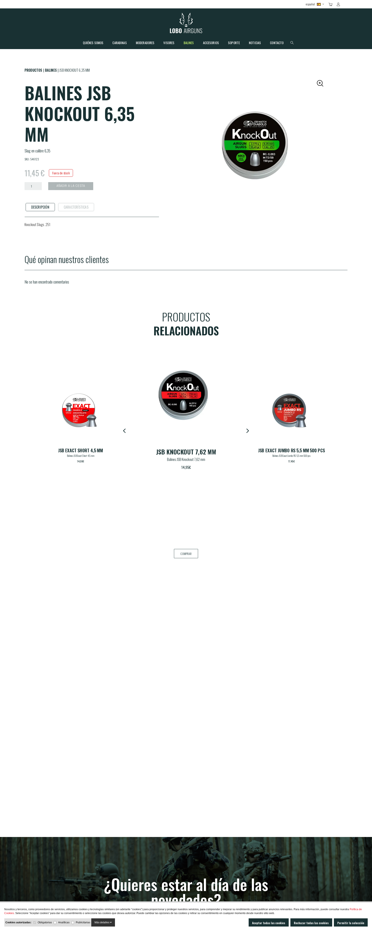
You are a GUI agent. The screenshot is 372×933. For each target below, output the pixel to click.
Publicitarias (83, 922)
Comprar (186, 553)
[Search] (345, 4)
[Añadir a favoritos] (114, 381)
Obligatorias (45, 922)
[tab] (40, 207)
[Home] (186, 24)
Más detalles (102, 922)
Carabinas (119, 43)
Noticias (255, 43)
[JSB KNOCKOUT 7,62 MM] (80, 410)
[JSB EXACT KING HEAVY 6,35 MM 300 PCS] (291, 410)
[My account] (338, 4)
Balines (189, 43)
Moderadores (145, 43)
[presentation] (40, 207)
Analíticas (64, 922)
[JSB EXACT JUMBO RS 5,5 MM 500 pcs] (186, 394)
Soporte (234, 43)
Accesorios (211, 43)
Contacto (277, 43)
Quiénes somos (93, 43)
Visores (168, 43)
